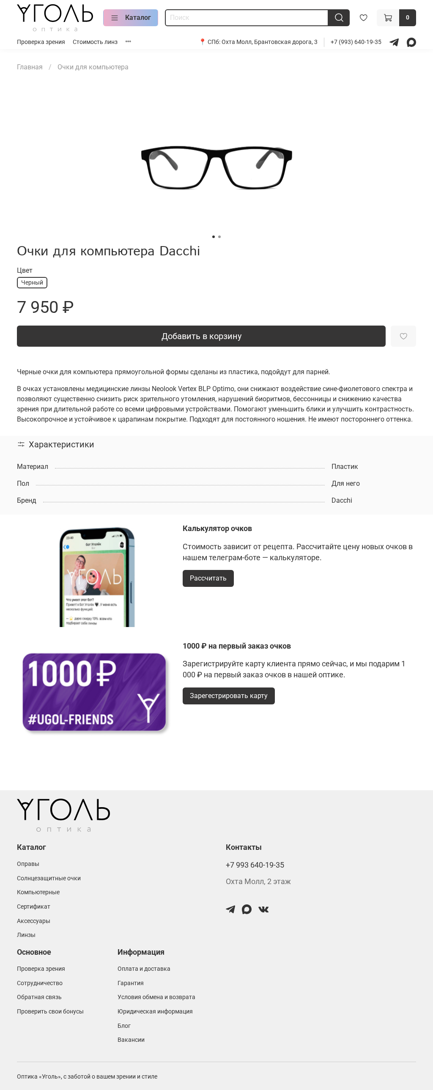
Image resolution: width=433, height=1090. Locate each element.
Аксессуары (33, 921)
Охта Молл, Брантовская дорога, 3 (270, 42)
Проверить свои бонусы (50, 1011)
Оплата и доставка (144, 968)
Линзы (26, 935)
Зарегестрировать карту (229, 696)
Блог (124, 1026)
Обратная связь (39, 997)
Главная (30, 67)
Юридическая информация (155, 1011)
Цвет (25, 270)
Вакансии (131, 1039)
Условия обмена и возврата (156, 997)
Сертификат (33, 906)
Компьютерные (38, 892)
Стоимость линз (95, 42)
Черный (32, 282)
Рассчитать (208, 578)
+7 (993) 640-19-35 (357, 42)
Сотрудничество (40, 983)
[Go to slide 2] (219, 237)
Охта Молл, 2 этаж (258, 881)
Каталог (138, 18)
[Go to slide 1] (213, 237)
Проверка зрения (41, 42)
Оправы (28, 864)
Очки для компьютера (93, 67)
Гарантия (131, 983)
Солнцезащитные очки (49, 878)
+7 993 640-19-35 (255, 865)
